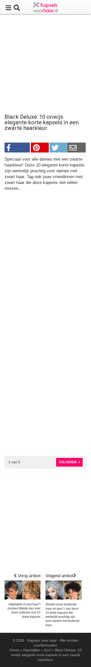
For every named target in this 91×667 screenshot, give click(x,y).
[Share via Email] (76, 147)
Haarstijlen (31, 650)
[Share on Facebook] (17, 147)
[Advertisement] (45, 64)
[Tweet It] (58, 147)
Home (14, 650)
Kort (47, 650)
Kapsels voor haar (42, 640)
